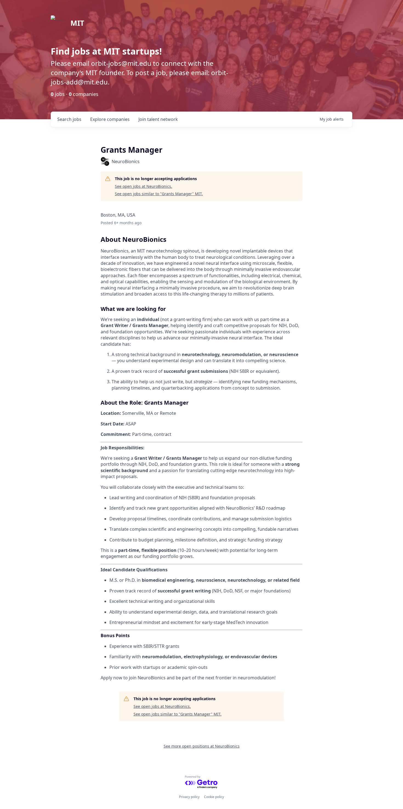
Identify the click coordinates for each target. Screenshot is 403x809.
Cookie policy (214, 796)
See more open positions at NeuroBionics (202, 746)
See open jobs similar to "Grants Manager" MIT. (159, 193)
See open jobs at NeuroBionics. (143, 186)
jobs (69, 119)
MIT (77, 23)
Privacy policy (189, 796)
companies (110, 119)
